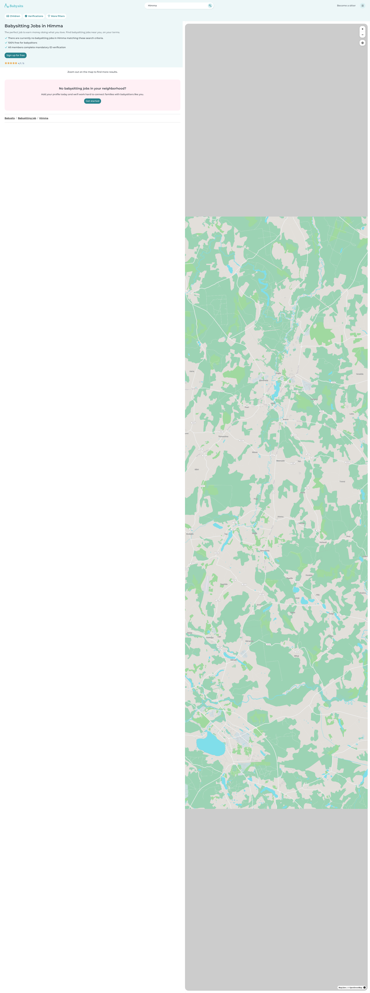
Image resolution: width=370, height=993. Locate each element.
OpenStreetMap (355, 987)
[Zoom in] (362, 29)
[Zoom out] (362, 35)
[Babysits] (14, 5)
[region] (276, 507)
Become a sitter (346, 5)
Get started (92, 101)
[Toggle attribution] (364, 987)
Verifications (35, 16)
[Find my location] (362, 43)
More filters (57, 16)
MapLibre (342, 987)
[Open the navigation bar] (362, 5)
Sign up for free (16, 55)
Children (14, 16)
